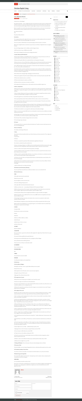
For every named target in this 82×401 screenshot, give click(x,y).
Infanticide (56, 94)
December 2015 (57, 62)
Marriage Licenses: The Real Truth (60, 30)
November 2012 (57, 78)
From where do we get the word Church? (61, 21)
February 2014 (57, 72)
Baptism (56, 87)
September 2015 (57, 65)
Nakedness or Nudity (49, 377)
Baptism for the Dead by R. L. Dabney (60, 23)
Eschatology (57, 92)
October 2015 (57, 64)
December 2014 (57, 71)
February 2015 (57, 68)
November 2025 (57, 58)
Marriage (56, 97)
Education (56, 91)
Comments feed (57, 108)
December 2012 (57, 77)
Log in (56, 105)
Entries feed (57, 107)
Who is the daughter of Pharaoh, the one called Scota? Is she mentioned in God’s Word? (60, 40)
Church (56, 88)
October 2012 (57, 80)
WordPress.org (57, 110)
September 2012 (57, 81)
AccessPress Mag (34, 399)
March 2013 (57, 75)
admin (21, 18)
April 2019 (56, 59)
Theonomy (56, 98)
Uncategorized (24, 14)
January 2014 (57, 74)
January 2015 (57, 69)
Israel (56, 95)
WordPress (27, 399)
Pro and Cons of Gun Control (18, 377)
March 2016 (57, 61)
